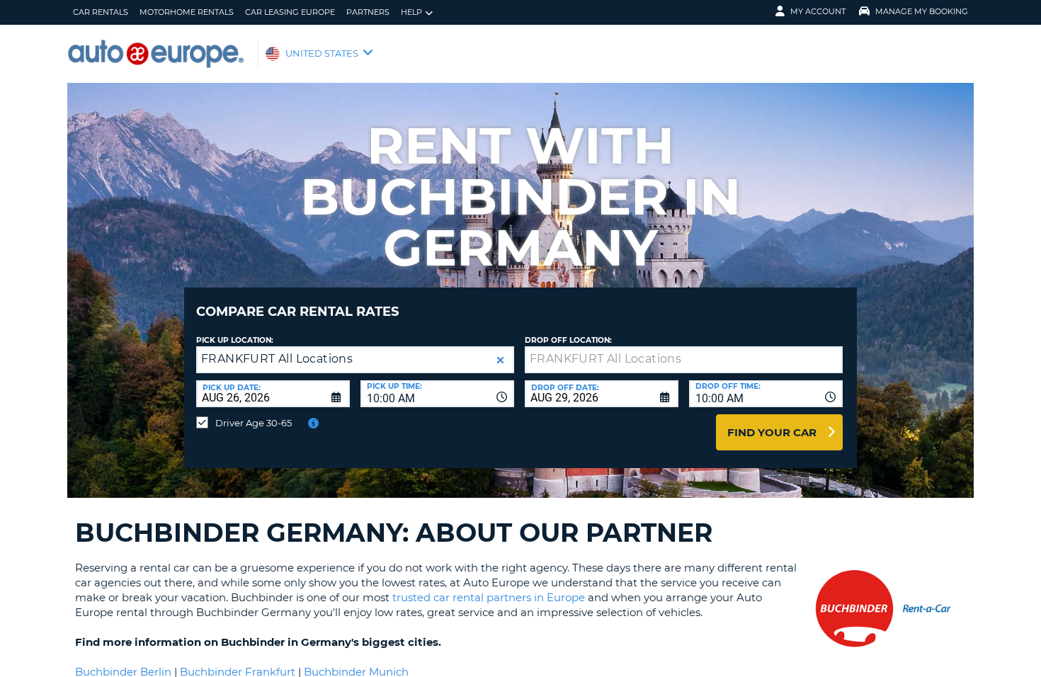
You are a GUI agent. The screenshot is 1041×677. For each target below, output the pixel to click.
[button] (500, 360)
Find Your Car (772, 432)
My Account (818, 11)
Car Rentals (100, 12)
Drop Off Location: (568, 340)
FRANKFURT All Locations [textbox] (277, 358)
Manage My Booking (921, 11)
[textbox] (684, 359)
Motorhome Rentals (187, 12)
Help (411, 12)
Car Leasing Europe (290, 12)
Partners (367, 12)
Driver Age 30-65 (253, 422)
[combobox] (437, 394)
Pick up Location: (234, 340)
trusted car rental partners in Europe (488, 597)
